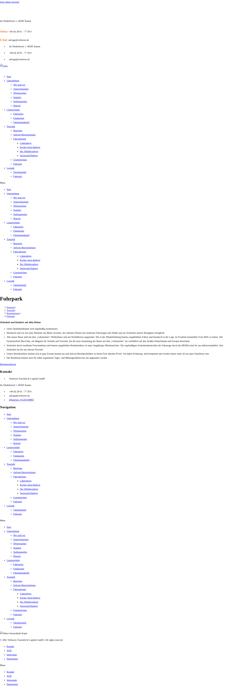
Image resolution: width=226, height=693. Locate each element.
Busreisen (17, 130)
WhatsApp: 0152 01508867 (13, 10)
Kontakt (10, 646)
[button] (113, 183)
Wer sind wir (19, 85)
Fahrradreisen (19, 139)
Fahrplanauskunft (21, 122)
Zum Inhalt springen (9, 2)
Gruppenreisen (20, 159)
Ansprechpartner (21, 89)
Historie (17, 105)
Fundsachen (18, 118)
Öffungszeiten (19, 93)
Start (9, 76)
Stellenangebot (20, 101)
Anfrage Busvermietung (24, 135)
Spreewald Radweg (29, 155)
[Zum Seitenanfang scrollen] (1, 691)
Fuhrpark (17, 164)
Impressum (12, 654)
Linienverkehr (13, 110)
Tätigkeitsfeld (19, 172)
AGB (9, 650)
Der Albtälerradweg (29, 151)
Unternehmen (13, 80)
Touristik (11, 126)
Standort (17, 97)
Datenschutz (12, 659)
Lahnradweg (25, 143)
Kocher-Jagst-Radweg (30, 147)
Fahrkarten (18, 114)
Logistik (10, 168)
